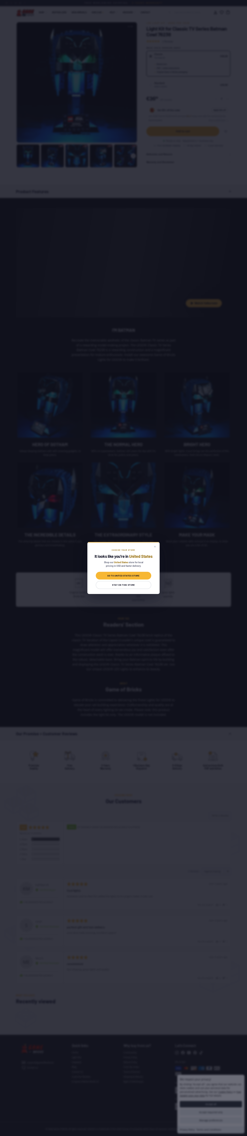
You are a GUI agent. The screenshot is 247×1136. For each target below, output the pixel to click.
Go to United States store (123, 575)
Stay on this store (123, 585)
